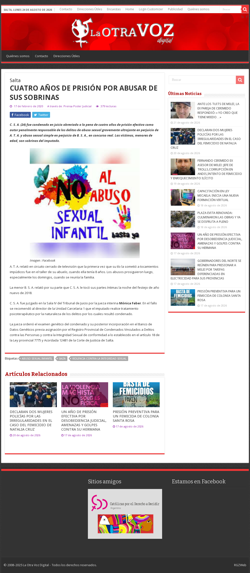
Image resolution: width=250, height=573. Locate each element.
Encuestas (114, 9)
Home (129, 9)
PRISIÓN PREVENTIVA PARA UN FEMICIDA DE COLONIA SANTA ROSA (136, 416)
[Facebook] (246, 17)
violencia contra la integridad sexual (99, 358)
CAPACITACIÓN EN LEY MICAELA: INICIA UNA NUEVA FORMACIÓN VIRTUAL (218, 195)
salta (62, 358)
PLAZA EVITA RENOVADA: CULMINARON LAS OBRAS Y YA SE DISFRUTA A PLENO (219, 217)
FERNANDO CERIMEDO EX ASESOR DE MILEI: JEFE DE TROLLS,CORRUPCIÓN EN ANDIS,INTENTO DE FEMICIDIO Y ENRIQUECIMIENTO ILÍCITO (206, 169)
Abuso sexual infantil (37, 358)
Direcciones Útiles (89, 9)
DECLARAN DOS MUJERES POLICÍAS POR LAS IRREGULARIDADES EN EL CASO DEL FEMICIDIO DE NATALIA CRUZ (31, 421)
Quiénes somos (198, 9)
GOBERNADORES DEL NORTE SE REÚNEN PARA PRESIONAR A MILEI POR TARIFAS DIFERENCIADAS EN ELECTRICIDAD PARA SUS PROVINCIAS (206, 269)
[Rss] (242, 17)
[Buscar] (245, 9)
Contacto (66, 9)
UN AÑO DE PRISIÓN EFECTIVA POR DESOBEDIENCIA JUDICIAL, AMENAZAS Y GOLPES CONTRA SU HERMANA (83, 421)
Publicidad (175, 9)
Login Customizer (151, 9)
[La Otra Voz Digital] (122, 31)
